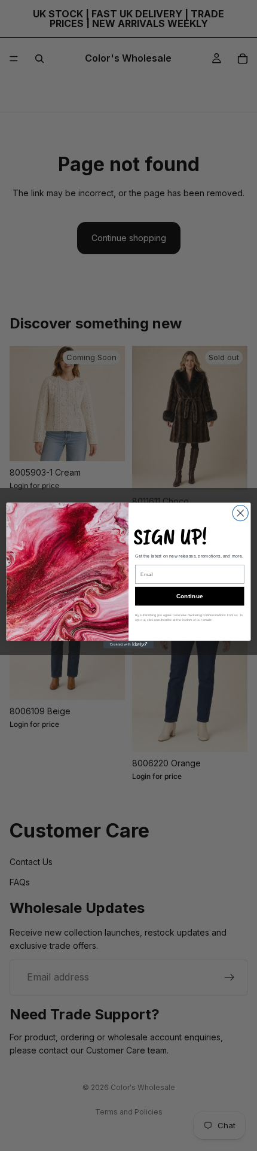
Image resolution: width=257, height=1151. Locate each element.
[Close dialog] (240, 513)
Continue (189, 596)
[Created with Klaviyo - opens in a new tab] (128, 644)
